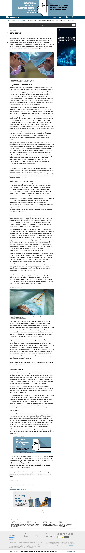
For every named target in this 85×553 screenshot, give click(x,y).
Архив (25, 535)
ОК (74, 25)
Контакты (26, 536)
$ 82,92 (9, 20)
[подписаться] (26, 489)
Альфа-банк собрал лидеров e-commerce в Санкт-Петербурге (33, 525)
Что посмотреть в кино (32, 20)
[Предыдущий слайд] (10, 523)
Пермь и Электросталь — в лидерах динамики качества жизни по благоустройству (65, 525)
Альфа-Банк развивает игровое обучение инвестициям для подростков (50, 525)
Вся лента (69, 551)
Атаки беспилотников (42, 20)
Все (19, 519)
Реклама (36, 533)
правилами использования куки (36, 25)
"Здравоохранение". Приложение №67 (17, 484)
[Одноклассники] (67, 534)
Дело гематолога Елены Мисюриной (17, 489)
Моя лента (16, 551)
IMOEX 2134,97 (22, 20)
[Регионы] (65, 17)
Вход (70, 17)
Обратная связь (49, 533)
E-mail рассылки (49, 536)
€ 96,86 (13, 20)
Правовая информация (50, 535)
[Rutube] (69, 534)
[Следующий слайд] (75, 523)
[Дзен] (64, 534)
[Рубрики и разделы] (75, 17)
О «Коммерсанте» (27, 533)
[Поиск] (73, 17)
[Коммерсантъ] (12, 17)
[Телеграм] (58, 534)
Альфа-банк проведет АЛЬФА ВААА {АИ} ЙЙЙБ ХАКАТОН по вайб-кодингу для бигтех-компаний (18, 525)
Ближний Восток (71, 20)
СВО (57, 20)
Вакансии (37, 535)
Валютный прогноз (50, 20)
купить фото (32, 81)
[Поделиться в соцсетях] (7, 42)
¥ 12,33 (17, 20)
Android (36, 536)
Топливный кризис (63, 20)
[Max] (72, 534)
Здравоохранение (13, 29)
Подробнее (71, 545)
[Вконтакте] (61, 534)
